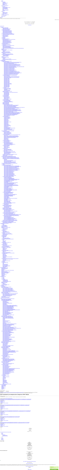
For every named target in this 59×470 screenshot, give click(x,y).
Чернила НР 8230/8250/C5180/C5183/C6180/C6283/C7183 (10, 152)
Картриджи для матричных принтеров (7, 163)
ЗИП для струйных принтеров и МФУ (5, 361)
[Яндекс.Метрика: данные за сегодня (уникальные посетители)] (29, 469)
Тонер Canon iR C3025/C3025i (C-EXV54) (8, 210)
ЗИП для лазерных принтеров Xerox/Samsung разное (8, 324)
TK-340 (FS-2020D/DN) (6, 186)
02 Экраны (4, 58)
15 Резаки (2, 56)
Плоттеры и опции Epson (5, 35)
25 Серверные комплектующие (4, 262)
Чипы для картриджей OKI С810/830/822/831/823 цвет (8, 372)
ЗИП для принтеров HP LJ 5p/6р (6, 337)
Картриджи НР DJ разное (6, 141)
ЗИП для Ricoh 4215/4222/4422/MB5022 (7, 349)
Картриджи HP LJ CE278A (7, 81)
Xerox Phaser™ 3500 (6, 121)
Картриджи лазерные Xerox (6, 116)
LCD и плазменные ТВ (5, 228)
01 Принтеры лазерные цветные (4, 27)
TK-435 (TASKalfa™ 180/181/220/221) (8, 189)
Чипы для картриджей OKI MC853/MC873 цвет (8, 370)
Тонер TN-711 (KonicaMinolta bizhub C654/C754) (9, 219)
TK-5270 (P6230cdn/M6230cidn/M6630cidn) (8, 195)
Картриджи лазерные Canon (6, 96)
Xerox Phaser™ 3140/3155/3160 (7, 118)
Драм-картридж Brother (6, 95)
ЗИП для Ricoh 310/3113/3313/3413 (6, 348)
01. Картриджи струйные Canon (6, 131)
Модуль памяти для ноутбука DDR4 (6, 238)
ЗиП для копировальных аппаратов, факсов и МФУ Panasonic (7, 298)
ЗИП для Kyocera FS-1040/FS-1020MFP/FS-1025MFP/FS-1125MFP (9, 305)
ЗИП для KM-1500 (5, 301)
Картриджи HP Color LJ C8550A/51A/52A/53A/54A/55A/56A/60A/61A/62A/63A (12, 65)
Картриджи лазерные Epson (6, 99)
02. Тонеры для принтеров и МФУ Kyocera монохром (8, 176)
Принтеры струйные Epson (5, 36)
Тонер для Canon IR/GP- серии (7, 211)
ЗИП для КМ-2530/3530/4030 (6, 314)
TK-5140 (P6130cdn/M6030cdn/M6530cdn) (8, 192)
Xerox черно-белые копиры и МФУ (7, 161)
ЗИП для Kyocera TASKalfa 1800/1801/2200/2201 (8, 310)
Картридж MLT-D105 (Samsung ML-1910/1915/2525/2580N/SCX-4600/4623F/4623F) (12, 110)
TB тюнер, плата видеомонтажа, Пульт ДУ (7, 245)
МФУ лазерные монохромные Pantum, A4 (7, 42)
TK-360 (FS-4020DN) (6, 187)
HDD (3, 263)
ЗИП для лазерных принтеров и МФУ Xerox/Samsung (7, 316)
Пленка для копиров (3, 296)
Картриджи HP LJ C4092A (6, 78)
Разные (3, 383)
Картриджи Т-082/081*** (6, 139)
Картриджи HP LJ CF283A (7, 84)
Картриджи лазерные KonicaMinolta (6, 100)
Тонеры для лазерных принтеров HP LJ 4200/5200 (9, 173)
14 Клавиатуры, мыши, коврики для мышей (6, 247)
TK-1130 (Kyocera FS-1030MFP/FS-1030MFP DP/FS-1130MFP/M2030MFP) (11, 179)
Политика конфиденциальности (29, 463)
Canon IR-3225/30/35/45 (5, 344)
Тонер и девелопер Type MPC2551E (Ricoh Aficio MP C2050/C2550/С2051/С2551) (12, 214)
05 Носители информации (3, 276)
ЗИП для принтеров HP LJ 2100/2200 (6, 333)
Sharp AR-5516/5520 (5, 356)
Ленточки (4, 164)
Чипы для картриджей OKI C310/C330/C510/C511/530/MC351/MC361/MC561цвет (11, 368)
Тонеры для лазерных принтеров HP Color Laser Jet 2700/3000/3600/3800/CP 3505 (12, 166)
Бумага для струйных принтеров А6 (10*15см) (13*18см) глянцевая (10, 291)
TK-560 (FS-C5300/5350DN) (7, 197)
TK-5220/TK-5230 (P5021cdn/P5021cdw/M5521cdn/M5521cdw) (10, 194)
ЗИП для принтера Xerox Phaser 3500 (6, 326)
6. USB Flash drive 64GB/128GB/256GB (7, 281)
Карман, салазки (4, 240)
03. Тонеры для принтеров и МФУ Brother (7, 203)
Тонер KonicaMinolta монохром (7, 216)
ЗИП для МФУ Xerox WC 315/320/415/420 (7, 325)
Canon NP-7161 (4, 377)
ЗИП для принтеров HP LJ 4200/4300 (6, 335)
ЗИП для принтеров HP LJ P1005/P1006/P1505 (7, 339)
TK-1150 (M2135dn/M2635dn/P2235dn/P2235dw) (9, 180)
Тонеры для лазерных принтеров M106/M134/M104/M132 (10, 175)
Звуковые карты (4, 251)
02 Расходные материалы (3, 60)
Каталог (3, 392)
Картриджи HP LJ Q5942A (7, 85)
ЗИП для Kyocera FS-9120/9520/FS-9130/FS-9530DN (8, 308)
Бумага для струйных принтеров (4, 287)
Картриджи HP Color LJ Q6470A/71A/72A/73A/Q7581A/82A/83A (11, 74)
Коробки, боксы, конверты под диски (5, 284)
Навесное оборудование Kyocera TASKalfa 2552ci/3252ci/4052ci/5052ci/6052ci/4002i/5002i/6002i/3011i (13, 48)
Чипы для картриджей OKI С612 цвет (7, 371)
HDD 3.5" (4, 239)
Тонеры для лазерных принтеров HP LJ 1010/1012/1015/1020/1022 (11, 170)
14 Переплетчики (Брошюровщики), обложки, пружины (7, 54)
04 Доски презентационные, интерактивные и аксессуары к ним (9, 59)
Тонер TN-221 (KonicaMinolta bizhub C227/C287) (9, 217)
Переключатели (3, 273)
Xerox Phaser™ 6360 (6, 124)
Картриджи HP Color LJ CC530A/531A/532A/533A (9, 68)
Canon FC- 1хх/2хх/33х (5, 343)
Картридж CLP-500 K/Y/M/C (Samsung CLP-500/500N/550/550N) (10, 105)
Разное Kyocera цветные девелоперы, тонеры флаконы (9, 202)
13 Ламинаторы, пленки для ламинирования (6, 52)
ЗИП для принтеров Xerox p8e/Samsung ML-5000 (8, 329)
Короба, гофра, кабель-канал (4, 271)
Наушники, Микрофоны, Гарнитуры (6, 252)
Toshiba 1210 (4, 379)
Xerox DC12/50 (5, 159)
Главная (1, 392)
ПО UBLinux (2, 388)
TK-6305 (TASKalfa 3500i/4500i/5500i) (8, 190)
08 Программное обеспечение (3, 384)
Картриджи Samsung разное (7, 115)
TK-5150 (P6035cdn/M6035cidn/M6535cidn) (8, 193)
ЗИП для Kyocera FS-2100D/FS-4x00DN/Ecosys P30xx (8, 307)
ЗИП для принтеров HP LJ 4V (6, 336)
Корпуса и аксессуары (5, 264)
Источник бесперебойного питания (6, 260)
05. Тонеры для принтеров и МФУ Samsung (7, 205)
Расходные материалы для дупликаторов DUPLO (8, 221)
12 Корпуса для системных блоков (5, 246)
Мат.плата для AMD (5, 235)
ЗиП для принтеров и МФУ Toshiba (5, 358)
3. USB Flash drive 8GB (5, 279)
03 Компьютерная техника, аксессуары (4, 223)
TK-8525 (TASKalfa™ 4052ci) (7, 201)
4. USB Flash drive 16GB (5, 280)
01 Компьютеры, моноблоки (4, 225)
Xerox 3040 (4, 318)
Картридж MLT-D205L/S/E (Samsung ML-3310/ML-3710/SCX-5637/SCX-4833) (12, 113)
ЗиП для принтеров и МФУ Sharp (4, 355)
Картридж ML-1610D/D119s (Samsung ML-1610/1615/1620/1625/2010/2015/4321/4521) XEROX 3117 (14, 107)
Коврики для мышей (5, 248)
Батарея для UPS (4, 259)
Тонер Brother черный (6, 204)
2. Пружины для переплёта (5, 55)
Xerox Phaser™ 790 (6, 126)
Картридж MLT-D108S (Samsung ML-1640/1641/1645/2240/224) (10, 111)
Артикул (6, 398)
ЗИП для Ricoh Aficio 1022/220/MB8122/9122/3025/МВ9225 (9, 351)
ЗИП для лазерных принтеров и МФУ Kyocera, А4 (6, 300)
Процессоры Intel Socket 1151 (6, 231)
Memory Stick (4, 283)
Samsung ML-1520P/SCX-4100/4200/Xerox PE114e (8, 317)
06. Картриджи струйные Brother (6, 145)
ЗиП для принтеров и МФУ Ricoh (5, 347)
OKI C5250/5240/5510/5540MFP (7, 88)
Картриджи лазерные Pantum (6, 103)
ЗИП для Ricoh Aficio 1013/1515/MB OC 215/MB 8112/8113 (9, 350)
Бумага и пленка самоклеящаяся (4, 292)
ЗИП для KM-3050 (5, 304)
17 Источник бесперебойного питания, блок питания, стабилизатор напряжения (9, 258)
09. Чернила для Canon (5, 148)
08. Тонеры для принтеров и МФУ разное (7, 208)
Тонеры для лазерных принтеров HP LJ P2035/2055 (9, 174)
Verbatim (3, 277)
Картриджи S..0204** (5, 155)
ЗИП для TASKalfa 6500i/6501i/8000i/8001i (7, 313)
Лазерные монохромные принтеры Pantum (7, 31)
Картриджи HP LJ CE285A (7, 82)
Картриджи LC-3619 (6, 146)
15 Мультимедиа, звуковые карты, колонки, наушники (7, 250)
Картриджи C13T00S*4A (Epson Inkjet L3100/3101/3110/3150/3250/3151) (11, 136)
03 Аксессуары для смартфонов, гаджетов (5, 227)
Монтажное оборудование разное (4, 272)
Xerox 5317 (4, 319)
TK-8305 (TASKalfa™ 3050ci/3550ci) (8, 200)
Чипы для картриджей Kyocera (6, 366)
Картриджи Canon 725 (6, 98)
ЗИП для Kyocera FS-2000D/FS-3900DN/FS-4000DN (8, 306)
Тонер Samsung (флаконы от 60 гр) (7, 206)
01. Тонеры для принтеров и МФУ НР (7, 165)
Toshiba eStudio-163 (5, 381)
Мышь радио (4, 249)
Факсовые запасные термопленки (6, 51)
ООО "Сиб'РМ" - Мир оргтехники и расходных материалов (29, 461)
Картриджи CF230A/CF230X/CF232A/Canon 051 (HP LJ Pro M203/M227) (11, 77)
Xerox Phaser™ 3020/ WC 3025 (7, 117)
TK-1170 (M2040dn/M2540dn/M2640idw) (8, 181)
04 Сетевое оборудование (3, 267)
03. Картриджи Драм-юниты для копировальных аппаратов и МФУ (8, 156)
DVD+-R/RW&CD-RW (5, 243)
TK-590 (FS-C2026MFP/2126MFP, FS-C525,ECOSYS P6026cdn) (10, 198)
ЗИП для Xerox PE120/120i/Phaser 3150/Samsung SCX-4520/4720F (9, 323)
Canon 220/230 (4, 375)
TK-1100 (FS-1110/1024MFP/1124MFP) (8, 177)
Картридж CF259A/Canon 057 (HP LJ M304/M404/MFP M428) (10, 75)
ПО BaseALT (2, 387)
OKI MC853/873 (5, 89)
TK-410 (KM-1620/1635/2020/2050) (7, 188)
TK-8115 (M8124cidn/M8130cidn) (7, 199)
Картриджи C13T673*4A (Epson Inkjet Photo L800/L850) (10, 137)
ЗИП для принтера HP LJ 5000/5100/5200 (7, 331)
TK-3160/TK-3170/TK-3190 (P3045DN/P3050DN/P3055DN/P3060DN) (11, 185)
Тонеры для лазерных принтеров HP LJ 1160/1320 (9, 171)
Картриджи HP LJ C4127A (6, 79)
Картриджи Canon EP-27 (6, 97)
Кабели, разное (4, 254)
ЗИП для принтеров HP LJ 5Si (6, 338)
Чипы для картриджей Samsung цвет (6, 373)
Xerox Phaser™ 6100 (6, 122)
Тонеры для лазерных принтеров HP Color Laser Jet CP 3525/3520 (11, 169)
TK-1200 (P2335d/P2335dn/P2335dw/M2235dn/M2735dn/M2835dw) (11, 182)
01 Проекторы (4, 57)
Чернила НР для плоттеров (7, 153)
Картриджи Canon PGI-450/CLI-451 (7, 133)
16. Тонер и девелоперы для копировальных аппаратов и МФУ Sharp (10, 220)
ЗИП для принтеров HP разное (6, 340)
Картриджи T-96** (6, 138)
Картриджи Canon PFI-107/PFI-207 (7, 132)
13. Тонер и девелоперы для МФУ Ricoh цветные (8, 213)
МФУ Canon (4, 37)
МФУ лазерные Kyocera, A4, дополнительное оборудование (9, 39)
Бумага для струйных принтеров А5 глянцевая (8, 289)
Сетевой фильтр (4, 257)
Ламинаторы (4, 53)
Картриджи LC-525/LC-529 (7, 147)
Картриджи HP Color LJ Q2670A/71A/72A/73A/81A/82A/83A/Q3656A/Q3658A (12, 64)
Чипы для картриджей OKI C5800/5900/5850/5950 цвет (8, 369)
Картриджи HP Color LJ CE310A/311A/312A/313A (9, 69)
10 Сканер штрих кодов (3, 49)
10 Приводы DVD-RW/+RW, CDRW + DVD (6, 242)
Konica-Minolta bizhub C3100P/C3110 (8, 101)
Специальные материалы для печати (5, 297)
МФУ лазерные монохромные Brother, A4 (7, 40)
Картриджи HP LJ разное (6, 87)
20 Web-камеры (3, 261)
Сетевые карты (3, 275)
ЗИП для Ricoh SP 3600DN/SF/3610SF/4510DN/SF (8, 354)
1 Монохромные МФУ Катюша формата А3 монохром (8, 45)
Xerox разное (5, 130)
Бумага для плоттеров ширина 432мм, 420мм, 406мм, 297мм (9, 294)
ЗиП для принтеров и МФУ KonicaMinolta (5, 346)
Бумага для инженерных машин (6, 293)
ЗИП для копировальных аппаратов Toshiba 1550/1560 (8, 359)
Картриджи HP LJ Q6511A (6, 86)
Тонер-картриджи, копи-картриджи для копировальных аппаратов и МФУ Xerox (11, 158)
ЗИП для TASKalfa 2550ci (5, 311)
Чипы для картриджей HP (5, 365)
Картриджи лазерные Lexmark (6, 102)
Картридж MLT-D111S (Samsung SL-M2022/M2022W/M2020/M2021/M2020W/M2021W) (13, 112)
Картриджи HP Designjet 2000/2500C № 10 (8, 143)
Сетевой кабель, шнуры (3, 274)
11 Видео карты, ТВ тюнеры (4, 244)
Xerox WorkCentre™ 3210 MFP (7, 127)
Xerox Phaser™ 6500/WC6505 (7, 125)
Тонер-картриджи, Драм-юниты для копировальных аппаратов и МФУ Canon (11, 157)
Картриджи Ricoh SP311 (6, 93)
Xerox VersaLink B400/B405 (7, 128)
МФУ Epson (4, 38)
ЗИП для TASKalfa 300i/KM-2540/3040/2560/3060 (8, 312)
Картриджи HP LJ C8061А (6, 80)
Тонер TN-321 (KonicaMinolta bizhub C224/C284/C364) (9, 218)
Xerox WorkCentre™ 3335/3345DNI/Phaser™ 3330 (9, 129)
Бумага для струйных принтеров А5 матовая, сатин (8, 290)
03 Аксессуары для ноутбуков (4, 226)
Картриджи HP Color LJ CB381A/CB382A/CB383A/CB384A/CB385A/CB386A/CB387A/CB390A (14, 66)
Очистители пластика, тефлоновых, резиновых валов (8, 363)
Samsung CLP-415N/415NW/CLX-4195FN (8, 104)
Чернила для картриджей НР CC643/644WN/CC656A (9, 151)
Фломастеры (2, 285)
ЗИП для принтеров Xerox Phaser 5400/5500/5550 (8, 330)
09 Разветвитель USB (5, 253)
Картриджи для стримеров (4, 282)
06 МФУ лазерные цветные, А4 (4, 43)
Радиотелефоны (4, 50)
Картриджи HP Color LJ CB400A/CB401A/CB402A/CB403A (10, 67)
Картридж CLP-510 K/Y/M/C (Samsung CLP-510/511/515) (10, 106)
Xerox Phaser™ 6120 (6, 123)
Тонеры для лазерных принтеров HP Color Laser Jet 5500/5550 (10, 167)
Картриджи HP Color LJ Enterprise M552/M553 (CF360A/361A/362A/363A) (11, 71)
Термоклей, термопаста (5, 234)
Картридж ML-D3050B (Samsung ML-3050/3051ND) (9, 108)
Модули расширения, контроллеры (6, 265)
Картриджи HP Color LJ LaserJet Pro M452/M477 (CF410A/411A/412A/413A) (12, 72)
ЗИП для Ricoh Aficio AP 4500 (6, 352)
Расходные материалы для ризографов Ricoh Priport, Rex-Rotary (9, 222)
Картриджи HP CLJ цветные (6, 61)
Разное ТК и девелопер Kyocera (7, 191)
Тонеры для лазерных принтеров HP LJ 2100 (8, 172)
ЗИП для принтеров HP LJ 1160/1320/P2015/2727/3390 (8, 332)
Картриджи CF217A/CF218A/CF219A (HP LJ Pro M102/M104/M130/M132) (11, 76)
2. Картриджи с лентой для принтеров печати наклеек (8, 34)
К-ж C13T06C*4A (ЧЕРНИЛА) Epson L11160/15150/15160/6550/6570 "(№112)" (12, 134)
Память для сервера (5, 266)
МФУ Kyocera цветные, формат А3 (6, 46)
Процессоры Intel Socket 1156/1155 (6, 232)
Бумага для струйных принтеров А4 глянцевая (8, 288)
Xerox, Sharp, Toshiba (5, 382)
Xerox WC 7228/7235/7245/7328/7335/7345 (8, 160)
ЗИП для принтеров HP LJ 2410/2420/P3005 (7, 334)
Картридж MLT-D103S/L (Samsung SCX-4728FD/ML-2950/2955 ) (10, 109)
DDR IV (3, 237)
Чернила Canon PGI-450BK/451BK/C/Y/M (8, 150)
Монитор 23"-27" (4, 229)
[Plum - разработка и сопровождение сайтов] (0, 460)
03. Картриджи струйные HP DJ (6, 140)
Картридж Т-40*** (6, 135)
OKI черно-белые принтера (7, 90)
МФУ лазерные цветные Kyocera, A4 (6, 44)
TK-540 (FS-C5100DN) (6, 196)
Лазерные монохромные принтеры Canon (7, 30)
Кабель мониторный (5, 255)
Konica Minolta (4, 378)
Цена (7, 398)
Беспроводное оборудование (4, 268)
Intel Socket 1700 (4, 230)
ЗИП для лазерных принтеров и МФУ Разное (6, 341)
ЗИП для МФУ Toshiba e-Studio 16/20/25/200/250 (8, 360)
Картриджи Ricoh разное (6, 94)
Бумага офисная (3, 286)
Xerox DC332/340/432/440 (5, 321)
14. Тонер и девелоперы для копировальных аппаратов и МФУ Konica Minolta (11, 215)
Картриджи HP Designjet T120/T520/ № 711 (8, 142)
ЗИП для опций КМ (5, 315)
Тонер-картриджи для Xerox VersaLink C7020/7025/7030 (10, 162)
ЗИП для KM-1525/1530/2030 (6, 302)
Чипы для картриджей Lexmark (6, 367)
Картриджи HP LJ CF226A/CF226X (7, 83)
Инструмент (2, 269)
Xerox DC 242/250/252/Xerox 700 (6, 320)
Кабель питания (4, 256)
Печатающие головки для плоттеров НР (8, 144)
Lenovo (3, 224)
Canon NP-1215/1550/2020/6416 (6, 376)
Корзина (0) (1, 17)
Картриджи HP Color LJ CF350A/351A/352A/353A (9, 70)
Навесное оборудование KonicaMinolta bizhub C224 (8, 47)
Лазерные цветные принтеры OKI (6, 29)
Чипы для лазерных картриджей (4, 364)
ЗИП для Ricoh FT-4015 (5, 353)
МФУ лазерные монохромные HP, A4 (7, 41)
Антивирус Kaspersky (3, 385)
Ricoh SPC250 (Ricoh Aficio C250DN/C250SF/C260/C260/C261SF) (11, 92)
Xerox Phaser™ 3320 (6, 119)
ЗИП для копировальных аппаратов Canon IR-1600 (8, 345)
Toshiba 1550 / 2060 (5, 380)
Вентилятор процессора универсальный (7, 233)
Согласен (29, 467)
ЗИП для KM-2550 (5, 303)
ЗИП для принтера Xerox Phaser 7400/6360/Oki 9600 (8, 327)
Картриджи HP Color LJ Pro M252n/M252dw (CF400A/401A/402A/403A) (11, 73)
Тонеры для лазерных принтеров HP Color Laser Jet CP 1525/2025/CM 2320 (12, 168)
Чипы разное (4, 374)
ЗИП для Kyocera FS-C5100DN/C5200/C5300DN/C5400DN (9, 309)
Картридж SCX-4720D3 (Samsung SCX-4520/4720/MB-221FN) (10, 114)
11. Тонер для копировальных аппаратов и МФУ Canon (8, 209)
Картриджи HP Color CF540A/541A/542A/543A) (9, 63)
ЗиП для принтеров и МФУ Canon (5, 342)
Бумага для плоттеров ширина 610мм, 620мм (7, 295)
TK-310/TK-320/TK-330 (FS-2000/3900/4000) (8, 184)
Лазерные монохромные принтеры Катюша (7, 32)
